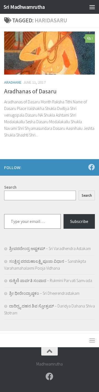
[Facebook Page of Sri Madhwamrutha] (91, 167)
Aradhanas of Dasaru (30, 91)
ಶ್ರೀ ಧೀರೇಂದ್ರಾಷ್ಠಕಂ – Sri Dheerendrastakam (44, 293)
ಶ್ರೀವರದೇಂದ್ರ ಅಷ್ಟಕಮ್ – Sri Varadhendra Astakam (50, 248)
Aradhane (12, 82)
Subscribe (79, 221)
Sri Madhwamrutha (24, 7)
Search (87, 195)
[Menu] (92, 7)
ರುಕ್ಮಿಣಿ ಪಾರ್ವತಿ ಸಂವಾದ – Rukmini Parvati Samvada (50, 280)
